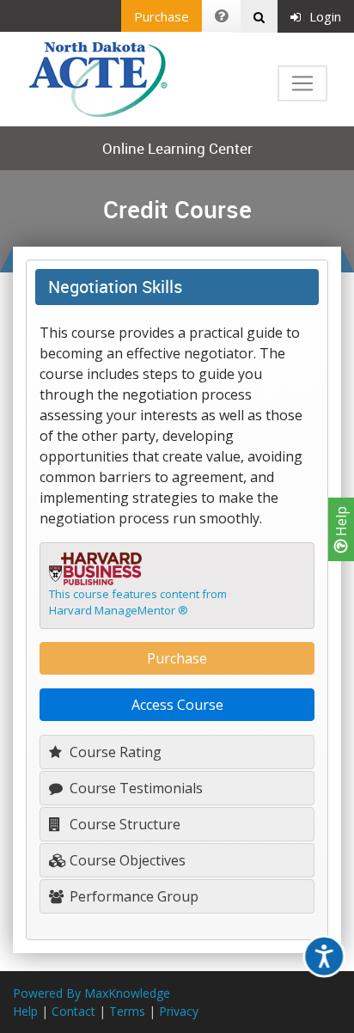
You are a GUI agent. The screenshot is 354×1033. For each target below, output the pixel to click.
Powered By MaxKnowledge (91, 993)
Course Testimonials (134, 788)
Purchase (161, 16)
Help (341, 523)
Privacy (178, 1011)
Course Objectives (126, 860)
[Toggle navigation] (302, 83)
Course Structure (123, 824)
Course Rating (114, 752)
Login (325, 16)
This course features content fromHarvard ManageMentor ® (138, 602)
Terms (127, 1011)
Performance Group (132, 896)
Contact (73, 1011)
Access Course (177, 704)
